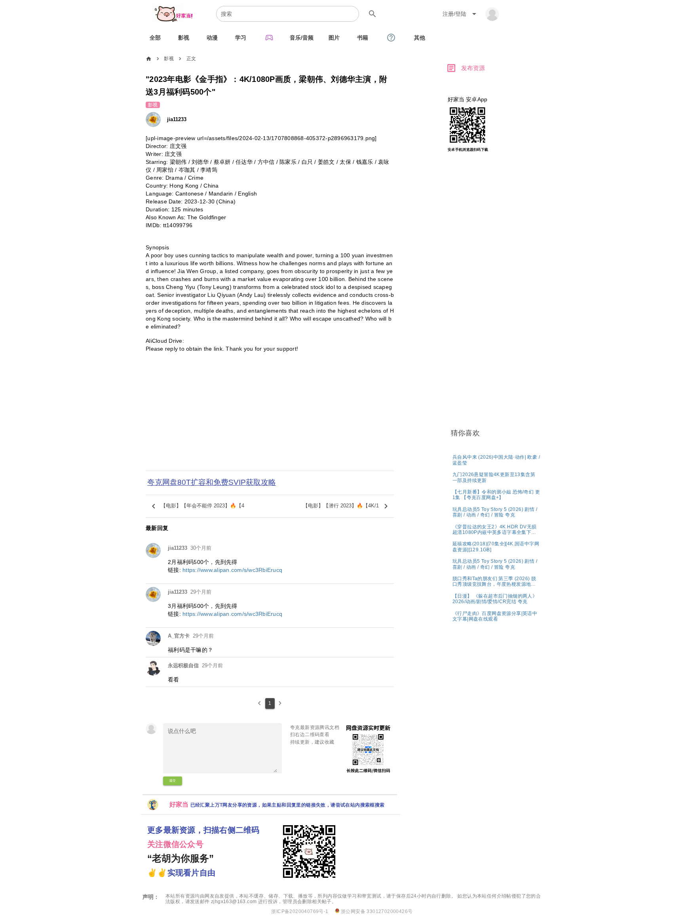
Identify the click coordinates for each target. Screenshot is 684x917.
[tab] (155, 37)
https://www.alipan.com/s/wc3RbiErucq (232, 570)
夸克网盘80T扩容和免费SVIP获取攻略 (211, 482)
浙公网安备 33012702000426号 (376, 911)
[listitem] (496, 459)
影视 (169, 58)
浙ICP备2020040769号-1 (299, 911)
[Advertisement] (270, 416)
